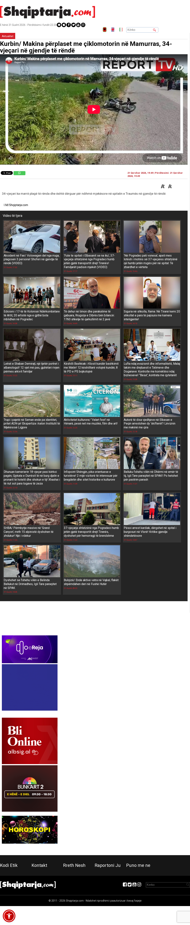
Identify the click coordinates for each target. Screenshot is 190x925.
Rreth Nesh (74, 865)
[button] (9, 916)
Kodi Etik (9, 865)
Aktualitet (7, 36)
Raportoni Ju (108, 865)
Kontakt (39, 865)
